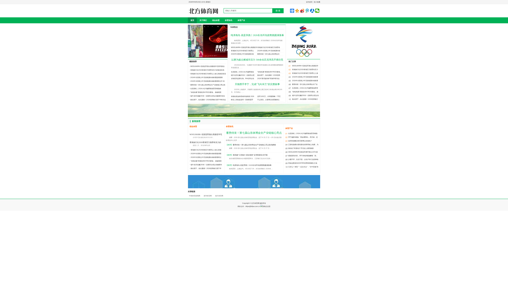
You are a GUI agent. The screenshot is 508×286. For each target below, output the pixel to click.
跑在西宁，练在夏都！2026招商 (268, 75)
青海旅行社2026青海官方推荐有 (268, 47)
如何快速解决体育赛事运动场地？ (300, 141)
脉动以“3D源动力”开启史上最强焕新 (301, 148)
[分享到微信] (317, 11)
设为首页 (309, 2)
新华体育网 (208, 196)
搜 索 (278, 11)
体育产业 (241, 20)
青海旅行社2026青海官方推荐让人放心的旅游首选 (208, 74)
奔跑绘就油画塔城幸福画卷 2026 (242, 96)
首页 (192, 20)
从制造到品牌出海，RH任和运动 (242, 78)
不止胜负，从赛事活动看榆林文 (268, 100)
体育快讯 (228, 20)
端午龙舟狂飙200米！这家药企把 (242, 75)
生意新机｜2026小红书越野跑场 (242, 72)
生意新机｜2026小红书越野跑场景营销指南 (205, 89)
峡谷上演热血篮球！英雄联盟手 (242, 100)
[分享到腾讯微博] (307, 11)
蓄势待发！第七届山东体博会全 (268, 54)
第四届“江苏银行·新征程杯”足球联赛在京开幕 (250, 155)
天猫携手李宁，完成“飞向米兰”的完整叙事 (257, 84)
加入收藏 (317, 2)
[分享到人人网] (312, 11)
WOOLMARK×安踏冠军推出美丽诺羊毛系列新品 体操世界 (206, 134)
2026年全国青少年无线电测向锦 (268, 51)
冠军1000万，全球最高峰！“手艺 (269, 96)
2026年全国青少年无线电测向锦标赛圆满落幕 (206, 77)
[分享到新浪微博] (302, 11)
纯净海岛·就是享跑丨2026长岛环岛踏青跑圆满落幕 (257, 35)
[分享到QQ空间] (297, 11)
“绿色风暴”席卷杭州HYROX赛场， (269, 72)
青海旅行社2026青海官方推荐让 (242, 51)
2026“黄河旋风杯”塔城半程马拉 (268, 78)
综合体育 (216, 20)
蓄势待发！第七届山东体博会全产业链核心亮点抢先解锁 (254, 145)
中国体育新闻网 (194, 196)
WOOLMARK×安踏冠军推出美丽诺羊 (244, 47)
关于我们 (203, 20)
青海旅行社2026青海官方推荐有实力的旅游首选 (207, 70)
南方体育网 (219, 196)
